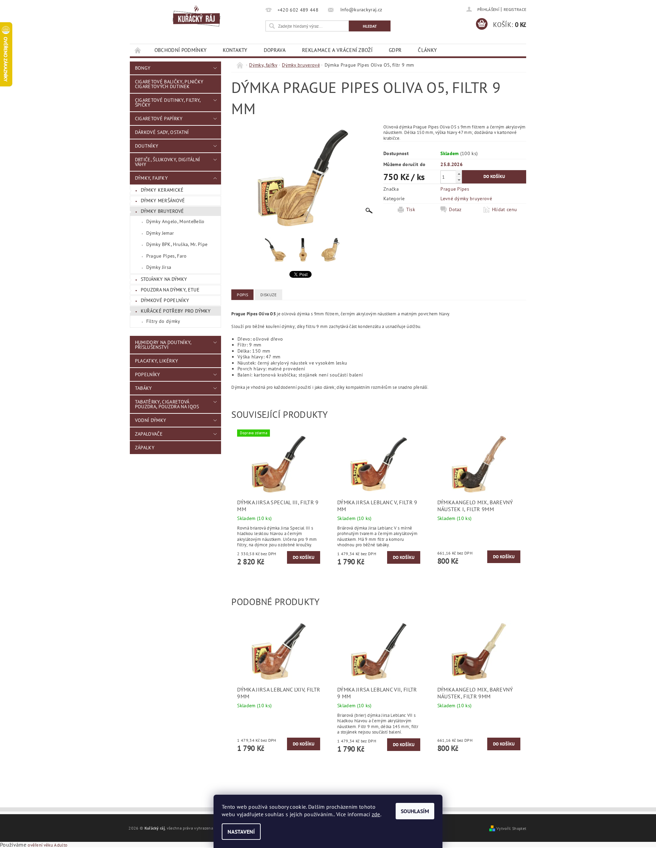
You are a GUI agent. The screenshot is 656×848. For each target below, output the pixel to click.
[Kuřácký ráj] (196, 16)
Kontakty (235, 50)
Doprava (275, 50)
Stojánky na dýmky (164, 279)
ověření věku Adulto (47, 845)
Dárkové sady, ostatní (162, 132)
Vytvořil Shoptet (511, 828)
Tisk (410, 209)
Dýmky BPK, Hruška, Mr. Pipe (177, 244)
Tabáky (143, 388)
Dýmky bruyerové (162, 211)
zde (376, 814)
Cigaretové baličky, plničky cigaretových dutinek (169, 84)
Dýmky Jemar (160, 233)
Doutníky (147, 146)
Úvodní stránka (138, 50)
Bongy (143, 68)
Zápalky (144, 447)
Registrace (515, 9)
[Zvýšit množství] (459, 173)
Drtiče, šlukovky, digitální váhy (167, 161)
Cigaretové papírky (159, 118)
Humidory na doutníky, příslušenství (163, 344)
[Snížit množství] (459, 180)
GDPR (395, 50)
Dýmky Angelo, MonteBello (175, 221)
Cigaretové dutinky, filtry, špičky (168, 102)
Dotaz (455, 209)
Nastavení (241, 831)
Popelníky (147, 374)
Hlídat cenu (504, 209)
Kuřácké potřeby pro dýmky (176, 311)
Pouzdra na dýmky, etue (170, 290)
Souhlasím (415, 811)
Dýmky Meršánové (163, 200)
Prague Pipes (454, 189)
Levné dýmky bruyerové (466, 198)
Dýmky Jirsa (159, 267)
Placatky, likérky (156, 361)
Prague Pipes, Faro (166, 256)
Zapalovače (149, 434)
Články (427, 50)
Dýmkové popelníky (165, 300)
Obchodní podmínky (180, 50)
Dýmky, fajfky (151, 178)
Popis (242, 294)
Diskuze (268, 294)
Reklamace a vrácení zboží (337, 50)
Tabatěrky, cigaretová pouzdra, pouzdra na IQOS (167, 404)
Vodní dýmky (150, 420)
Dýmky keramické (162, 190)
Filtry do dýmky (163, 321)
